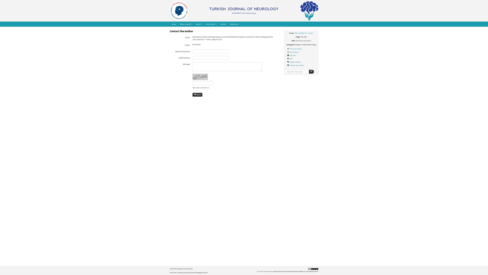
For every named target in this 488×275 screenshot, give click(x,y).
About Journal (185, 24)
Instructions (210, 24)
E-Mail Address (184, 58)
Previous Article (295, 49)
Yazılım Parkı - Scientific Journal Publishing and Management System (189, 272)
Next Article (293, 52)
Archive (223, 24)
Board (198, 24)
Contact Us (234, 24)
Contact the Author (296, 65)
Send (198, 94)
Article (187, 37)
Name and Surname (182, 51)
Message (186, 64)
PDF (291, 59)
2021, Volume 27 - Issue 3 (303, 33)
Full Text (292, 55)
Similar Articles (295, 62)
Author (187, 45)
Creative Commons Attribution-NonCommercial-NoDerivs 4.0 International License (295, 271)
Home (174, 24)
